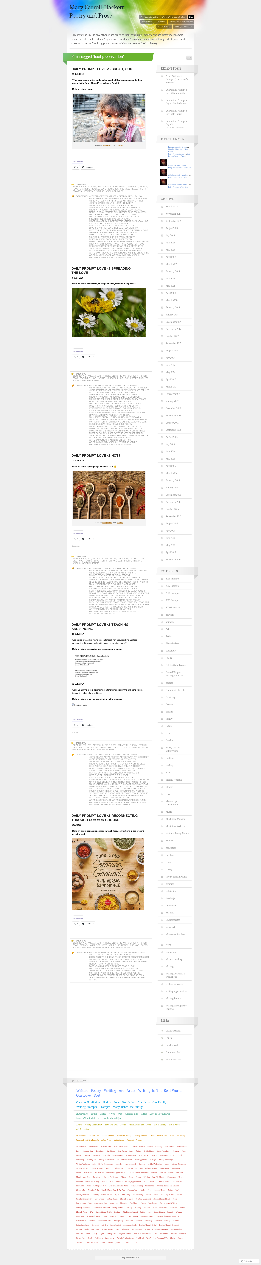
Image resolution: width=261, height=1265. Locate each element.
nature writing (139, 420)
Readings (170, 898)
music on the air (140, 784)
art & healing (135, 196)
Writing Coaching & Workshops (98, 947)
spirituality (126, 1195)
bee (138, 390)
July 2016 (170, 444)
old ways (126, 786)
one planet (134, 1203)
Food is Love (128, 966)
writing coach (119, 800)
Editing (169, 711)
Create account (173, 1030)
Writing (100, 191)
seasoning (102, 605)
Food (75, 189)
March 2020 (172, 206)
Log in (169, 1037)
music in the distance (120, 784)
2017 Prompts (79, 745)
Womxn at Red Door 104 (176, 936)
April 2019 (171, 256)
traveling (95, 1225)
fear (90, 1203)
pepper (139, 595)
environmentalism (122, 399)
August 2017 (172, 350)
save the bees (121, 433)
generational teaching (101, 771)
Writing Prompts (164, 26)
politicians (99, 1238)
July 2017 (170, 357)
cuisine (124, 962)
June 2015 (170, 537)
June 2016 (170, 451)
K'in (168, 772)
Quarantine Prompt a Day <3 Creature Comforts (176, 124)
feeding (145, 580)
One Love (124, 189)
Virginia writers (125, 1234)
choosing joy (111, 955)
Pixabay (120, 145)
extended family (117, 766)
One (112, 237)
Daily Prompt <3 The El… (178, 187)
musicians (163, 1208)
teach (135, 793)
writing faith (111, 1234)
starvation (108, 248)
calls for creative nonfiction (138, 1173)
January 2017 (172, 401)
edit (145, 1181)
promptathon (96, 244)
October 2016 (172, 422)
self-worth (80, 1186)
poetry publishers (93, 1216)
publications (164, 1168)
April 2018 (171, 293)
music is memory (126, 1199)
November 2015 (173, 501)
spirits (142, 1212)
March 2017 (171, 386)
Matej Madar (107, 523)
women (99, 977)
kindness (129, 1221)
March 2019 (172, 264)
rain (155, 1234)
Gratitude (85, 189)
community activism (99, 205)
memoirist (94, 233)
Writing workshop (116, 802)
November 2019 (173, 213)
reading (167, 1221)
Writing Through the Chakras (176, 1007)
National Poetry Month (177, 833)
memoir (144, 230)
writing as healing (120, 798)
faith (137, 962)
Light (102, 1234)
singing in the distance (119, 793)
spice (92, 607)
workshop (171, 951)
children (79, 1181)
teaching (93, 796)
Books (169, 657)
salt (147, 602)
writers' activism (98, 253)
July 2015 (170, 530)
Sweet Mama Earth (112, 435)
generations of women (101, 1208)
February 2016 (173, 480)
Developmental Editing (149, 17)
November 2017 (173, 329)
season (93, 605)
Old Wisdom (137, 786)
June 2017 (170, 365)
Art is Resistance (113, 201)
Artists (107, 187)
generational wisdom (124, 771)
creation (121, 205)
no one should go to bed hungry (105, 235)
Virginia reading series (125, 1238)
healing (95, 189)
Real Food (139, 244)
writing (145, 253)
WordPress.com (173, 1059)
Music (120, 420)
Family (129, 766)
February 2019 (173, 271)
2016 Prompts (79, 943)
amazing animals (129, 1225)
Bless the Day (119, 187)
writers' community (117, 253)
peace (134, 189)
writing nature (129, 442)
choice (172, 1238)
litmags (169, 786)
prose (116, 244)
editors (78, 1173)
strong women (117, 1208)
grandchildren (159, 1212)
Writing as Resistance (100, 255)
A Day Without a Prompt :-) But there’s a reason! (177, 79)
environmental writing (100, 399)
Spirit (117, 1195)
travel (179, 1195)
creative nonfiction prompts (125, 208)
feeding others (97, 582)
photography (118, 1221)
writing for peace (174, 983)
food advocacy (97, 214)
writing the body (99, 1186)
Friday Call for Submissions (173, 749)
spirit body (170, 1195)
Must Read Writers (175, 826)
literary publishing (83, 1208)
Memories (164, 1234)
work (141, 248)
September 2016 (173, 429)
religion (147, 1177)
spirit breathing (176, 1229)
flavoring (116, 584)
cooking (93, 959)
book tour (170, 650)
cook (147, 957)
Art (100, 187)
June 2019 (170, 242)
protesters (173, 1208)
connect (126, 957)
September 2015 (173, 516)
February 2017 (173, 393)
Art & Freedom (120, 196)
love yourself (96, 230)
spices (98, 607)
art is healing (138, 1195)
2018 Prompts (172, 593)
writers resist (136, 251)
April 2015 (171, 552)
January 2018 (172, 314)
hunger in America (98, 221)
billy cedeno (107, 145)
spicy (105, 607)
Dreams (169, 704)
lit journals (99, 1173)
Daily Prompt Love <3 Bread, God (102, 69)
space (175, 1199)
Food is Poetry (96, 217)
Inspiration (137, 221)
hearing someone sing (115, 773)
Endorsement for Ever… (177, 147)
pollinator (124, 429)
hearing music (96, 773)
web (149, 1190)
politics (182, 1208)
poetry (142, 189)
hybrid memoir (123, 221)
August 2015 (172, 523)
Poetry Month (133, 1216)
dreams (154, 1173)
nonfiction (113, 189)
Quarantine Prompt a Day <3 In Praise (176, 112)
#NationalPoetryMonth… (178, 165)
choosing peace (113, 957)
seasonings (114, 605)
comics (169, 682)
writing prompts (97, 258)
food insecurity (128, 214)
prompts (77, 191)
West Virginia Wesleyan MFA (157, 1238)
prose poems (126, 244)
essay (124, 210)
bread (133, 953)
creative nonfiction (99, 208)
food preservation (114, 217)
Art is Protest (96, 201)
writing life (138, 255)
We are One (176, 1168)
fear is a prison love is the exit (113, 1190)
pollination (112, 429)
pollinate (101, 429)
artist (140, 201)
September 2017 (173, 343)
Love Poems (152, 1203)
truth (135, 248)
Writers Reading (174, 959)
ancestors (138, 1221)
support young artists (104, 1212)
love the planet (116, 228)
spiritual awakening (143, 1199)
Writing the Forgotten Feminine (156, 1229)
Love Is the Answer (118, 223)
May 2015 (170, 545)
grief (111, 1181)
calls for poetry (119, 1168)
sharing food (137, 975)
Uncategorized (173, 919)
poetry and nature (98, 426)
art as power (96, 199)
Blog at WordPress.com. (130, 1258)
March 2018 (172, 300)
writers (124, 251)
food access (140, 212)
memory (138, 1208)
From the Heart (177, 1181)
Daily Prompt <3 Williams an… (180, 168)
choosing (99, 955)
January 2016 (172, 487)
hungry (112, 221)
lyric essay (110, 230)
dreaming (148, 1221)
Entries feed (172, 1045)
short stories (135, 246)
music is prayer (82, 1212)
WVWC (88, 1234)
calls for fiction (151, 1168)
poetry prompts (117, 242)
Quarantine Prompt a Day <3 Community (176, 91)
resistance (89, 191)
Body (95, 1234)
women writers (107, 1229)
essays (131, 210)
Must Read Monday (175, 818)
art (110, 196)
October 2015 (172, 509)
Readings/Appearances (184, 26)
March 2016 (171, 473)
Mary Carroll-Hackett (121, 1147)
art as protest (126, 199)
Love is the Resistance (100, 226)
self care (170, 912)
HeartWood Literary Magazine (168, 1216)
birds (103, 1242)
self (162, 1195)
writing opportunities (176, 991)
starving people (122, 248)
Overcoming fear (100, 1203)
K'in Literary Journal (130, 1212)
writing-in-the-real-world (120, 258)
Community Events (175, 690)
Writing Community (121, 255)
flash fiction (120, 212)
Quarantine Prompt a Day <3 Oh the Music (176, 102)
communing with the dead (102, 762)
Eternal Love (80, 1238)
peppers (93, 598)
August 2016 (172, 437)
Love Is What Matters (123, 226)
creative (131, 205)
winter (110, 1242)
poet (121, 239)
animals (92, 376)
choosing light (126, 955)
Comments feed (173, 1052)
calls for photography (84, 1199)
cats (135, 1242)
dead (142, 764)
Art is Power (140, 199)
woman (179, 1212)
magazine (123, 1203)
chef (91, 955)
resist (92, 246)
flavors (126, 584)
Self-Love (94, 793)
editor (170, 1190)
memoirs (104, 233)
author (126, 953)
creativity (94, 210)
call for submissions (124, 1160)
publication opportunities (115, 1173)
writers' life (134, 253)
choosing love (96, 957)
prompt (146, 242)
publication (88, 1173)
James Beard (95, 971)
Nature (101, 378)
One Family (120, 237)
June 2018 (170, 278)
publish (179, 1155)
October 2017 (172, 336)
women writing (137, 1186)
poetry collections (122, 1229)
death (90, 1238)
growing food (96, 219)
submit (104, 1181)
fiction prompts (105, 212)
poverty (137, 242)
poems (115, 239)
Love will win (131, 228)
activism (92, 187)
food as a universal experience (105, 966)
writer (99, 251)
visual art (170, 927)
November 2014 (173, 559)
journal (152, 1181)
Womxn (176, 1221)
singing (103, 793)
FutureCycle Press (82, 1225)
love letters (99, 1199)
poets (129, 242)
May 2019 (170, 249)
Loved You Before (92, 1242)
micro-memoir (130, 233)
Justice (118, 1242)
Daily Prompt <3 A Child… (178, 177)
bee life (145, 390)
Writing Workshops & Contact (173, 17)
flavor (106, 584)
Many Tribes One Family (128, 230)
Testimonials (147, 22)
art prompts (129, 201)
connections (137, 957)
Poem (108, 239)
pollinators (136, 429)
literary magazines (179, 1164)
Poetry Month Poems (176, 876)
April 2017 (171, 379)
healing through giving (147, 1225)
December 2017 (173, 321)
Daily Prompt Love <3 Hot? (96, 455)
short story (95, 248)
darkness (182, 1234)
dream (138, 1177)
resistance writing (118, 246)
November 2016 (173, 415)
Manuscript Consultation (172, 803)
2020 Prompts (173, 607)
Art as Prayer (110, 199)
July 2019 (170, 235)
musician (113, 1216)
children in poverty (123, 203)
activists (103, 196)
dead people (95, 766)
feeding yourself (115, 582)
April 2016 (171, 465)
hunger (127, 219)
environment (134, 397)
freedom (143, 745)
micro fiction (116, 233)
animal (122, 1216)
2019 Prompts (79, 187)
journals (170, 1212)
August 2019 (172, 228)
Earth (124, 397)
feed (137, 580)
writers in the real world (118, 1186)
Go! (189, 58)
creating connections (109, 959)
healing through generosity (169, 1225)
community (109, 1238)
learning (129, 1208)
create (113, 205)
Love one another (98, 228)
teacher (180, 1238)
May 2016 (170, 458)
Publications (161, 22)
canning (141, 953)
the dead (103, 796)
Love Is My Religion (98, 223)
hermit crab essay (113, 219)
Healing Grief (81, 1221)
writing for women (111, 1177)
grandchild (127, 1242)
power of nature (97, 431)
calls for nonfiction (135, 1168)
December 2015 (173, 494)
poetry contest (115, 1225)
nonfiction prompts (99, 237)
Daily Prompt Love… (176, 154)
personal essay (97, 239)
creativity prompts (110, 210)
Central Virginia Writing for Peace (174, 674)
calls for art (149, 1186)
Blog (191, 17)
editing (123, 1177)
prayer (105, 1216)
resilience (95, 1229)
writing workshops (136, 802)
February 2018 (173, 307)
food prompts (132, 217)
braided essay (104, 203)
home (123, 968)
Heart (156, 1195)
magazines (113, 1203)
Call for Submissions (176, 665)
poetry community (98, 242)
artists (93, 203)
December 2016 (173, 408)
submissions (171, 1177)
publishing (171, 890)
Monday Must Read (83, 1177)
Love (103, 189)
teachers (143, 793)
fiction (143, 187)
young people (123, 805)
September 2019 (173, 220)
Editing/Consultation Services (181, 22)
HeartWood (80, 1216)
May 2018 (170, 285)
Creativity (133, 187)
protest (143, 1203)
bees (91, 392)
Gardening (114, 968)
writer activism (111, 251)
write (92, 251)
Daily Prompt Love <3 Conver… (179, 155)
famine (138, 210)
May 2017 (170, 372)
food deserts (112, 214)
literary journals (174, 779)
